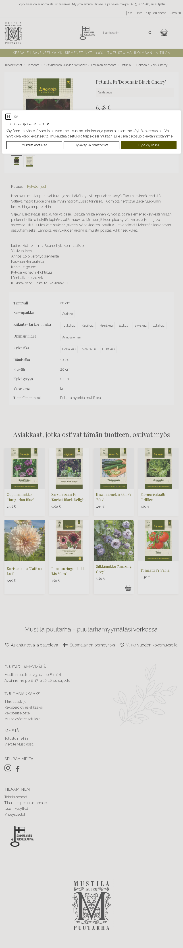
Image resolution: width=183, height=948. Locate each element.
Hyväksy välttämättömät (91, 145)
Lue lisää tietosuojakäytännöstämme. (143, 136)
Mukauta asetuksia (34, 145)
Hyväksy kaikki (148, 145)
